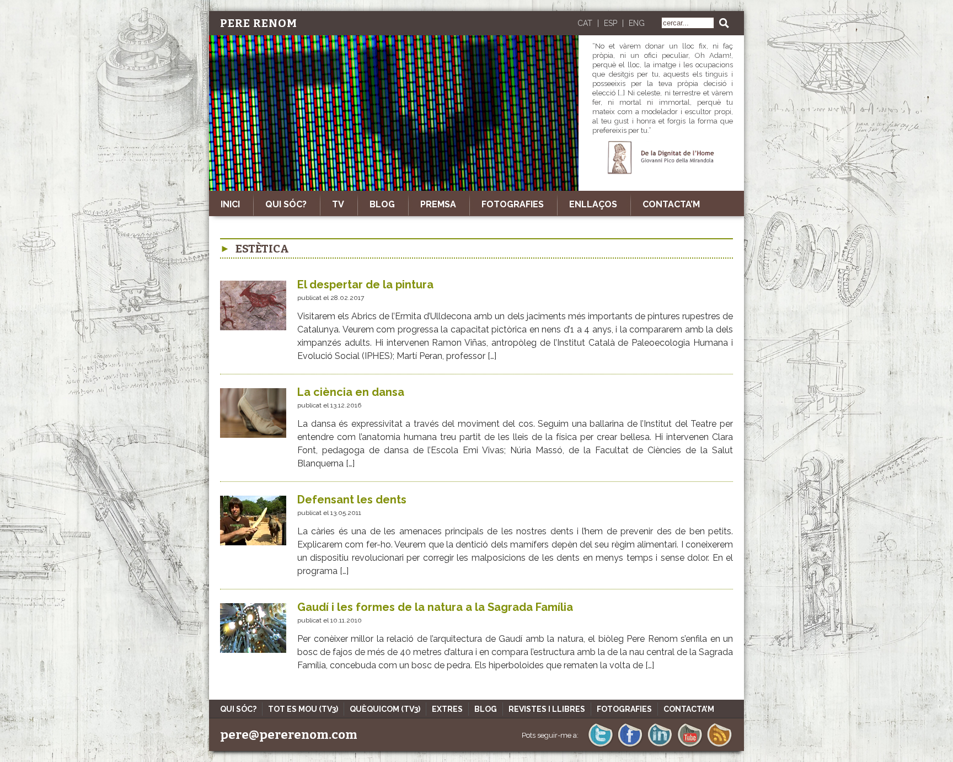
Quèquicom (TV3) (385, 709)
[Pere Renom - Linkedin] (659, 746)
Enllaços (593, 204)
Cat (584, 23)
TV (338, 204)
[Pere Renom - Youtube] (689, 746)
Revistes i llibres (546, 709)
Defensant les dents (351, 499)
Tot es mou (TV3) (303, 709)
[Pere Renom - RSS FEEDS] (719, 746)
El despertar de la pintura (365, 284)
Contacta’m (671, 204)
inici (230, 204)
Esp (610, 23)
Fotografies (512, 204)
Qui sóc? (286, 204)
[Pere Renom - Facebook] (630, 746)
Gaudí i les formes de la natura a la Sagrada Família (435, 607)
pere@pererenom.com (288, 734)
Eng (637, 23)
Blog (382, 204)
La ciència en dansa (350, 392)
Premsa (438, 204)
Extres (447, 709)
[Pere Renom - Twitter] (600, 746)
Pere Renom (258, 23)
